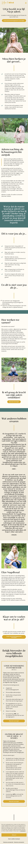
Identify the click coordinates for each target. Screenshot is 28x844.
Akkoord (14, 835)
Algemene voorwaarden (8, 842)
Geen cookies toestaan (14, 839)
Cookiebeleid (22, 830)
